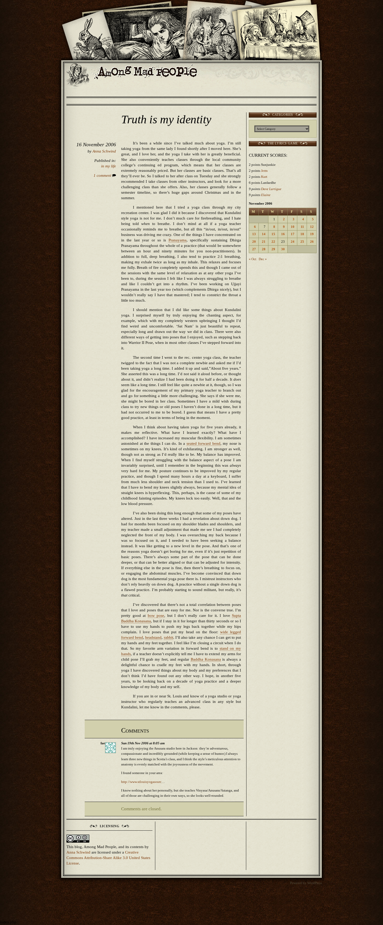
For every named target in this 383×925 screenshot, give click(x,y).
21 (263, 242)
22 (273, 242)
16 (283, 234)
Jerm (264, 171)
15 (273, 234)
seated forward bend (203, 443)
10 (292, 227)
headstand (153, 637)
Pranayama (178, 240)
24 (292, 242)
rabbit (168, 637)
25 (302, 242)
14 (263, 234)
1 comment (103, 175)
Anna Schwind (104, 151)
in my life (108, 166)
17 (292, 234)
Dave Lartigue (271, 189)
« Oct (252, 259)
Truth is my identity (166, 119)
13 (254, 234)
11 (302, 227)
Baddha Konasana (206, 659)
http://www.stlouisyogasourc (141, 782)
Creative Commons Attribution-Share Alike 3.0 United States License (108, 857)
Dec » (263, 259)
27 (254, 249)
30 (283, 249)
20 (254, 242)
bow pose (156, 615)
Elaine (265, 195)
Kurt (264, 177)
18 (302, 234)
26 (312, 242)
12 (312, 227)
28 (263, 249)
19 (312, 234)
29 (273, 249)
